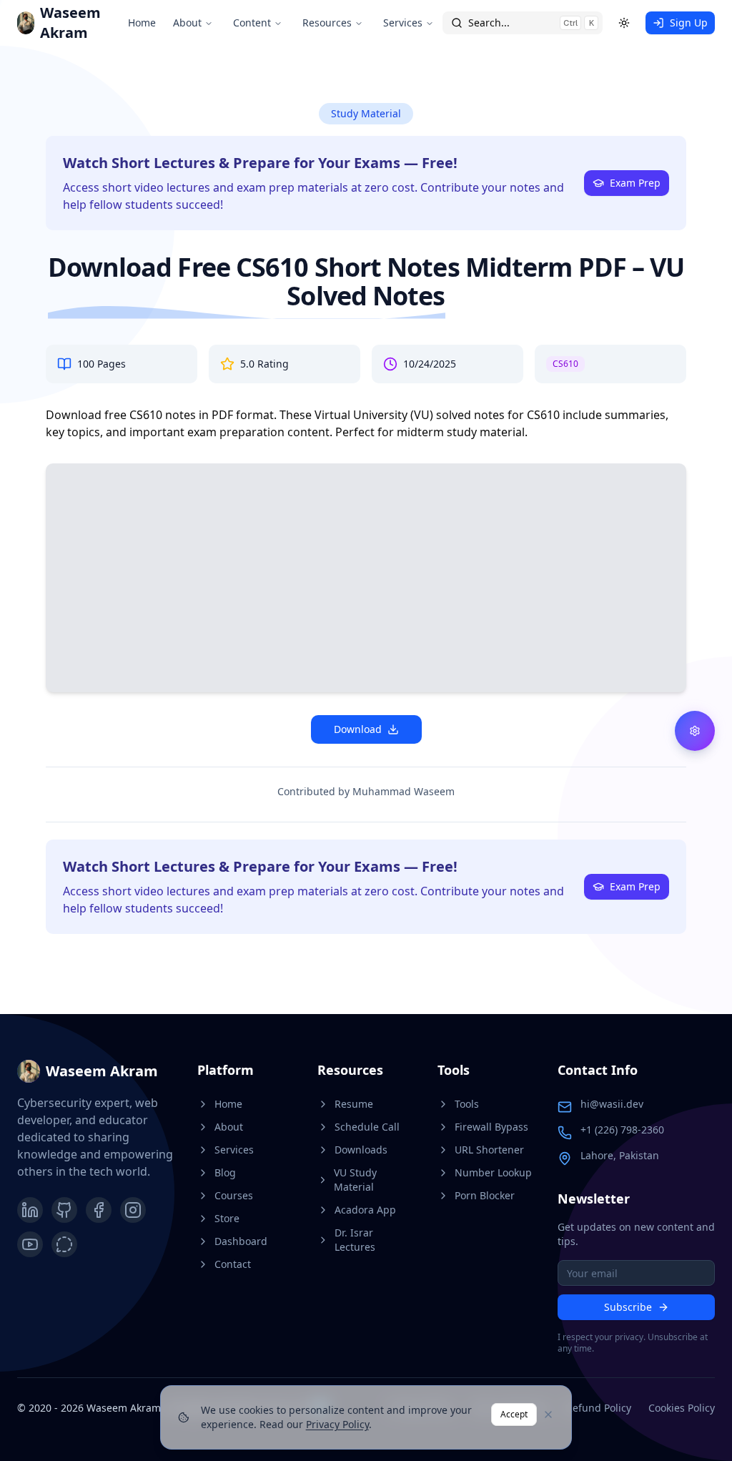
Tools (467, 1104)
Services (402, 22)
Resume (354, 1104)
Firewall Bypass (491, 1126)
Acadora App (365, 1209)
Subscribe (628, 1307)
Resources (327, 22)
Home (142, 22)
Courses (233, 1195)
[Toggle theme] (624, 23)
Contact (232, 1264)
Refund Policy (598, 1408)
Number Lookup (493, 1172)
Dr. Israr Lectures (355, 1240)
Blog (225, 1172)
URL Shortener (489, 1149)
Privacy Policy (337, 1424)
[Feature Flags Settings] (695, 731)
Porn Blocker (485, 1195)
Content (252, 22)
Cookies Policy (681, 1408)
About (187, 22)
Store (226, 1218)
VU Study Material (355, 1180)
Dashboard (240, 1241)
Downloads (361, 1149)
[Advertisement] (366, 581)
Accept (514, 1414)
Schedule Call (367, 1126)
